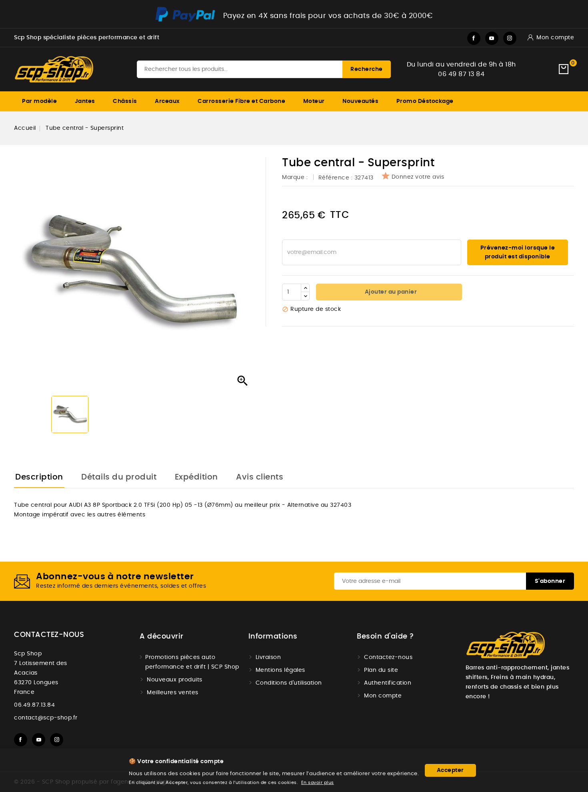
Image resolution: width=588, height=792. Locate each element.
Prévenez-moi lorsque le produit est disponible (517, 252)
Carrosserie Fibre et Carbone (241, 101)
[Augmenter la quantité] (305, 288)
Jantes (85, 101)
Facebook (473, 38)
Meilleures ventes (172, 692)
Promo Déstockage (425, 101)
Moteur (314, 101)
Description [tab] (39, 477)
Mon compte (383, 696)
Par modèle (39, 101)
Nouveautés (360, 101)
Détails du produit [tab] (118, 477)
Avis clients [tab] (259, 477)
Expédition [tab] (196, 477)
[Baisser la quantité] (305, 296)
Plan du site (381, 670)
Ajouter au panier (390, 292)
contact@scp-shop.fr (46, 718)
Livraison (268, 657)
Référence (334, 178)
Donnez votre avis (418, 177)
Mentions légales (280, 670)
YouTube (491, 38)
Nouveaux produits (174, 680)
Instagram (509, 38)
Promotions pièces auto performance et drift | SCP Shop (192, 662)
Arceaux (167, 101)
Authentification (387, 683)
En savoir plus (317, 782)
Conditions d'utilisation (289, 683)
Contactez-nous (49, 635)
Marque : (296, 177)
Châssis (125, 101)
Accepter (450, 770)
